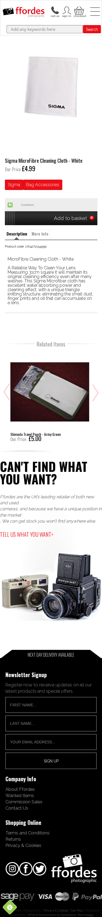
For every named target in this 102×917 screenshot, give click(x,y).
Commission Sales (23, 801)
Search (92, 29)
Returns (13, 839)
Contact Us (16, 808)
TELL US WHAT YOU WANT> (26, 534)
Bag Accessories (42, 184)
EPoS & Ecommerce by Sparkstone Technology (61, 915)
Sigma (14, 184)
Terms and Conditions (27, 832)
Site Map (77, 910)
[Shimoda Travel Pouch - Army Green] (50, 396)
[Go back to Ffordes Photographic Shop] (23, 12)
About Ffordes (20, 789)
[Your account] (55, 10)
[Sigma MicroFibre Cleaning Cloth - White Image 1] (51, 87)
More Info (40, 234)
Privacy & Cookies (23, 845)
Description (17, 234)
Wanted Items (19, 795)
